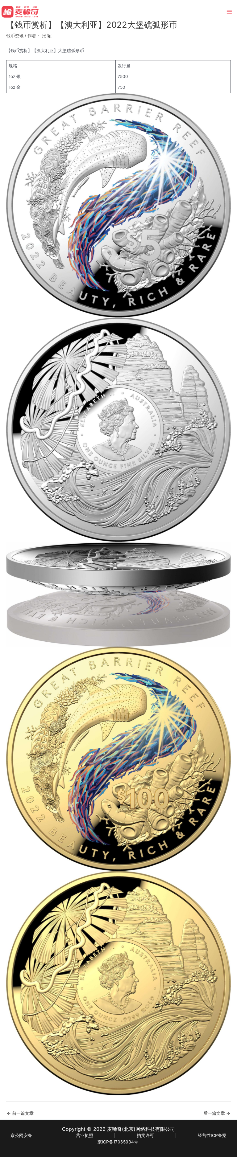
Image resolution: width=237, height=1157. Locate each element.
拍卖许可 (145, 1135)
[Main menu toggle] (229, 12)
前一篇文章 (20, 1113)
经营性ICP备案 (212, 1135)
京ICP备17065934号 (118, 1141)
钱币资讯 (14, 35)
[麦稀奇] (20, 12)
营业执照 (84, 1135)
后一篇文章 (216, 1113)
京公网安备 (21, 1135)
